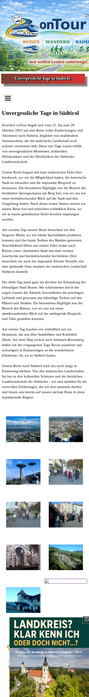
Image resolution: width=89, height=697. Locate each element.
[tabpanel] (44, 257)
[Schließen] (86, 620)
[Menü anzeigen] (11, 56)
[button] (23, 429)
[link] (49, 657)
